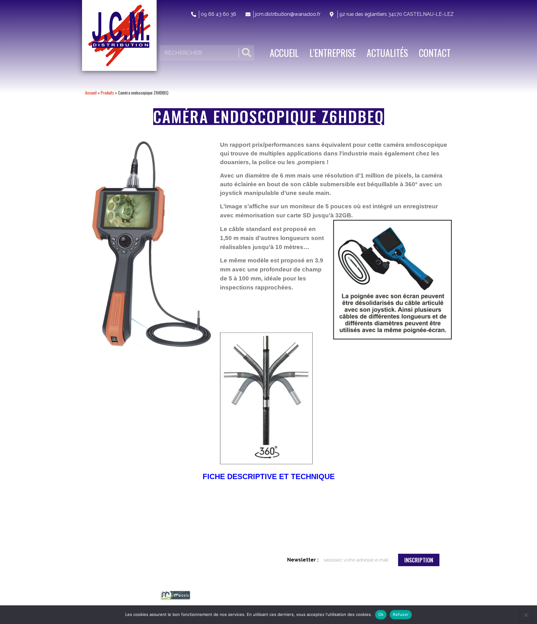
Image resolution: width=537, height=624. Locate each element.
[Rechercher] (246, 53)
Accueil (284, 53)
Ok (381, 614)
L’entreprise (333, 53)
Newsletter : (303, 560)
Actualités (387, 53)
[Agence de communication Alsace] (175, 598)
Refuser (401, 614)
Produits (107, 93)
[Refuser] (525, 617)
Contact (435, 53)
